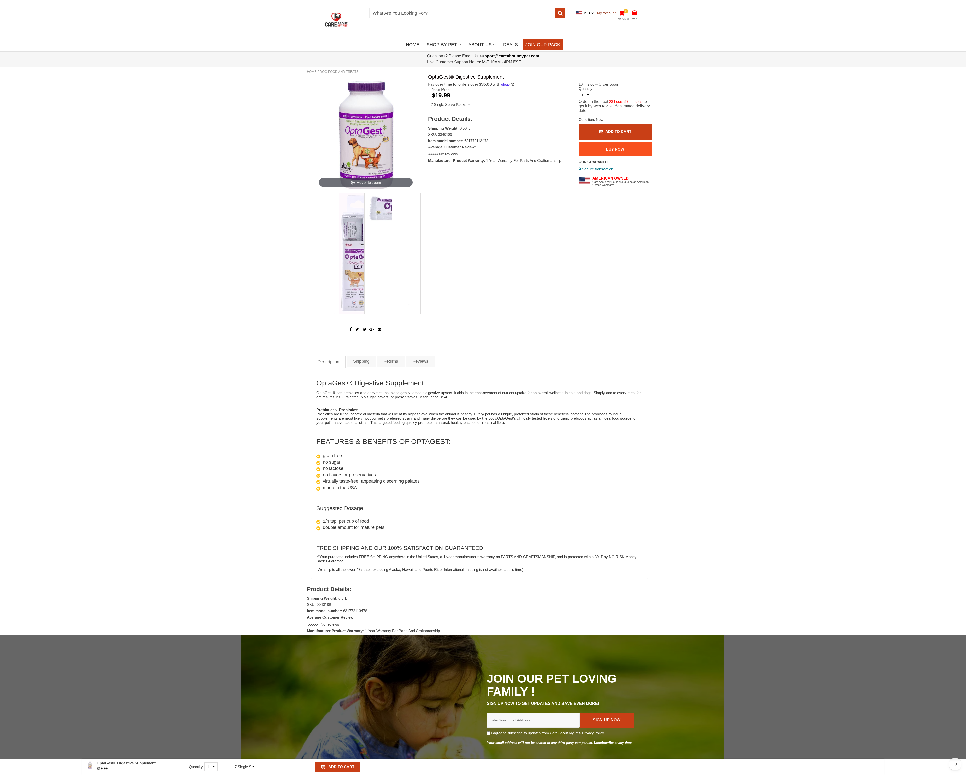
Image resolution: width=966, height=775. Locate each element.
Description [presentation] (328, 361)
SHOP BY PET (442, 44)
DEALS (510, 44)
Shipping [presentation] (361, 361)
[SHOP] (634, 12)
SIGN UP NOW (606, 720)
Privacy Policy (593, 733)
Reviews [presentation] (420, 361)
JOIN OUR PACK (542, 44)
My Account (606, 13)
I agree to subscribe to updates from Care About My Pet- (547, 733)
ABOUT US (480, 44)
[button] (433, 154)
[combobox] (462, 13)
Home (312, 72)
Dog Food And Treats (339, 72)
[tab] (328, 361)
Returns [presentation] (390, 361)
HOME (412, 44)
